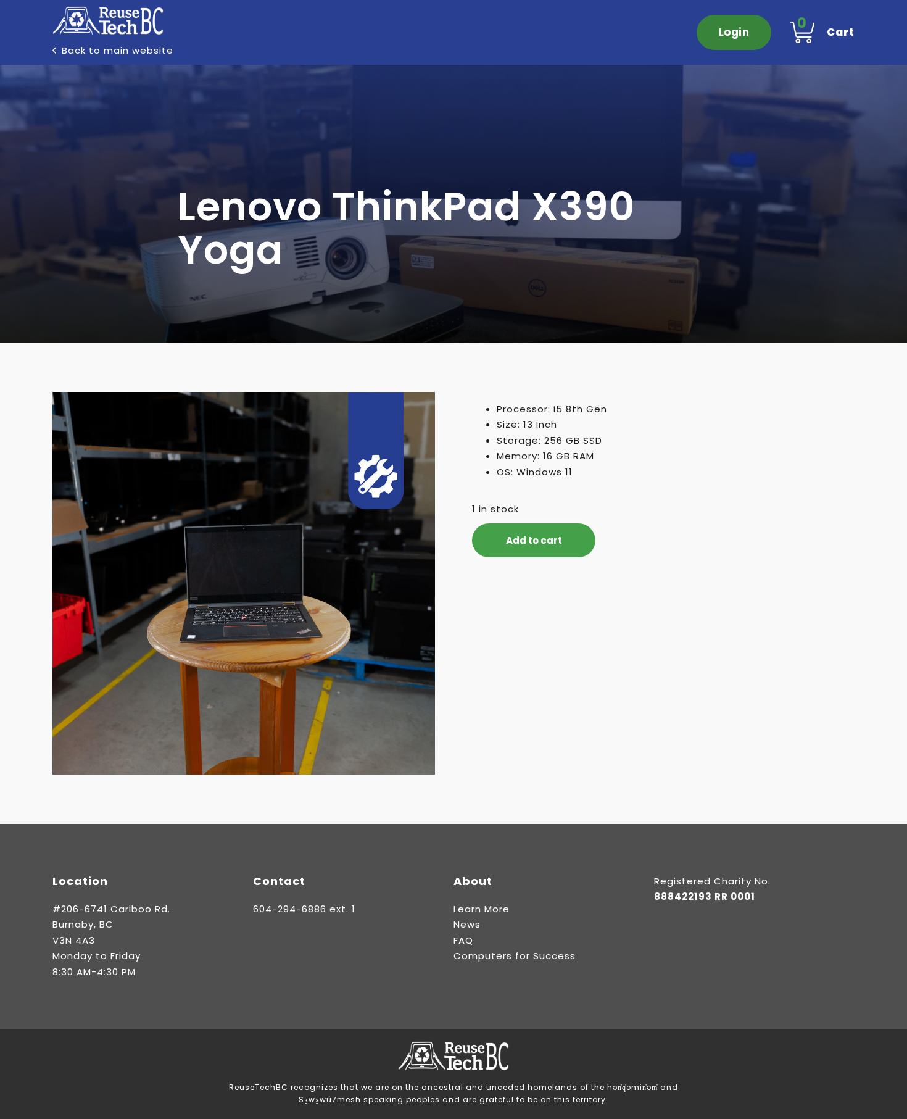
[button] (418, 408)
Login (734, 32)
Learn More (482, 908)
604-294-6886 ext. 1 (304, 908)
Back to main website (117, 50)
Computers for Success (515, 955)
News (467, 924)
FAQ (463, 940)
